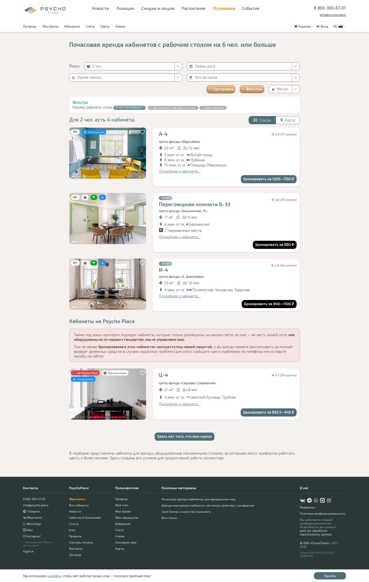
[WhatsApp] (317, 501)
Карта (290, 120)
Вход (324, 26)
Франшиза (77, 499)
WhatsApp (33, 524)
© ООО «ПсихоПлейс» (315, 543)
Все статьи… (170, 518)
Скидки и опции (157, 8)
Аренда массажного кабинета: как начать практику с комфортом (207, 505)
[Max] (323, 501)
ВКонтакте (34, 517)
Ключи (120, 26)
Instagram (33, 536)
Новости (100, 8)
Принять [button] (330, 576)
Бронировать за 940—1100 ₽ (269, 303)
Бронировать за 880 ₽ (274, 244)
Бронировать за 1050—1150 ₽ (268, 179)
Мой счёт (121, 505)
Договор (75, 555)
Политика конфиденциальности (322, 513)
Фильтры (254, 89)
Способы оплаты (81, 542)
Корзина (304, 26)
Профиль (29, 26)
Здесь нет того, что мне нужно (184, 436)
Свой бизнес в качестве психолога (186, 511)
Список (265, 120)
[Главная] (30, 10)
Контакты (76, 548)
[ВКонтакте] (303, 501)
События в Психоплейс (85, 517)
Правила (75, 536)
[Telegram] (310, 501)
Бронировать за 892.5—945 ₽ (268, 412)
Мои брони (50, 26)
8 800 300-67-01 (330, 7)
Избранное (72, 26)
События (250, 8)
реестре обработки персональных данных (316, 532)
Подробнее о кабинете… (179, 171)
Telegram (33, 511)
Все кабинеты (79, 505)
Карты (105, 26)
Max (29, 530)
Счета (90, 26)
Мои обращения (126, 517)
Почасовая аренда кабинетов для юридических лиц (198, 499)
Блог (72, 530)
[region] (107, 153)
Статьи (74, 524)
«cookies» (54, 576)
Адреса (28, 551)
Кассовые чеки (125, 542)
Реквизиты (307, 507)
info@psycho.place (333, 15)
